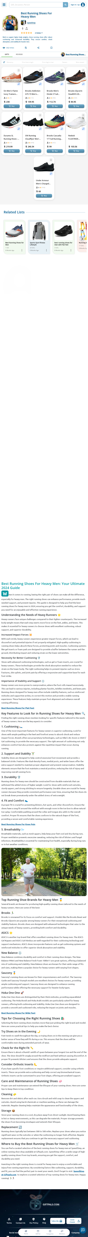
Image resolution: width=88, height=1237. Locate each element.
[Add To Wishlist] (19, 84)
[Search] (65, 4)
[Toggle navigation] (4, 5)
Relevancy (10, 62)
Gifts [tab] (7, 54)
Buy (13, 106)
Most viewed (80, 62)
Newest (64, 62)
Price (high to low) (48, 62)
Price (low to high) (27, 62)
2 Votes (38, 33)
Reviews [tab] (19, 54)
